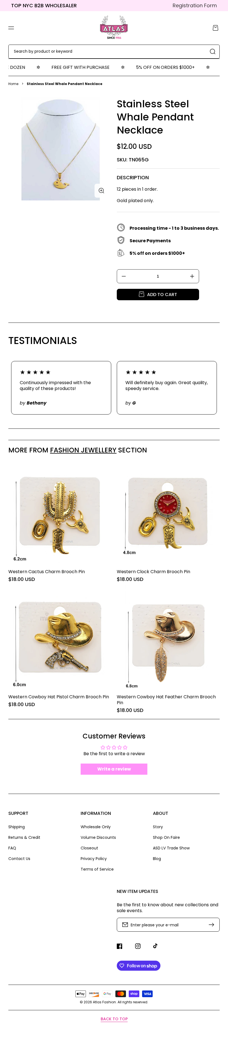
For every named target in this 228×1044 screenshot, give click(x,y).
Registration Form (195, 5)
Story (158, 827)
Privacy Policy (94, 858)
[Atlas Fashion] (114, 28)
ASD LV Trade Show (171, 848)
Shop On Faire (166, 837)
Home (13, 83)
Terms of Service (97, 869)
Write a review (114, 769)
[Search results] (213, 52)
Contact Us (19, 858)
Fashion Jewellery (83, 450)
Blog (157, 858)
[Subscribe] (213, 925)
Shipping (16, 827)
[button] (11, 28)
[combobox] (114, 52)
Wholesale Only (96, 827)
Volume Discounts (98, 837)
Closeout (89, 848)
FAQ (12, 848)
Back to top (114, 1018)
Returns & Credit (24, 837)
